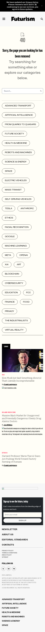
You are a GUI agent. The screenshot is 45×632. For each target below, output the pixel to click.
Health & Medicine (11, 612)
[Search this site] (42, 19)
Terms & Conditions (9, 553)
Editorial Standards (15, 539)
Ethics (5, 453)
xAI (3, 375)
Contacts (8, 544)
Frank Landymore (10, 384)
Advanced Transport (13, 599)
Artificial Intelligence (14, 604)
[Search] (41, 91)
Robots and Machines (13, 616)
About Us (7, 534)
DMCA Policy (7, 555)
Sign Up (22, 520)
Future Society (10, 608)
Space (5, 625)
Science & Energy (11, 621)
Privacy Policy (32, 2)
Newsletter (9, 529)
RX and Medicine (9, 412)
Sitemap (5, 557)
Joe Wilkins (8, 425)
